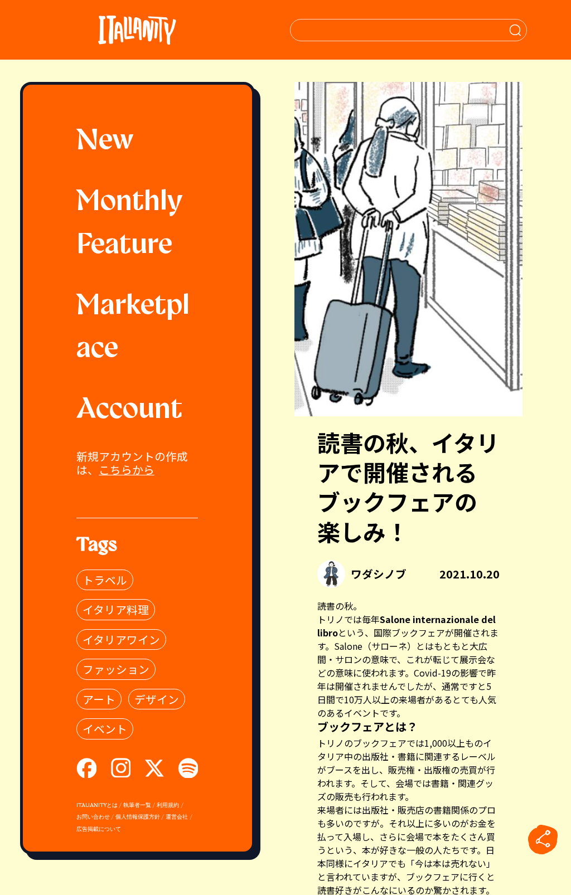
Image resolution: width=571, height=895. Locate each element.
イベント (105, 729)
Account (129, 410)
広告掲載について (98, 829)
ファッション (116, 669)
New (105, 141)
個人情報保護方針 (137, 817)
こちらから (126, 469)
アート (99, 699)
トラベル (105, 580)
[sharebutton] (543, 839)
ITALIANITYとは (97, 805)
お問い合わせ (93, 817)
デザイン (156, 699)
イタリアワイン (121, 639)
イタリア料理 (116, 609)
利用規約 (168, 805)
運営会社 (177, 817)
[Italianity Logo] (137, 30)
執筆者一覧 (137, 805)
